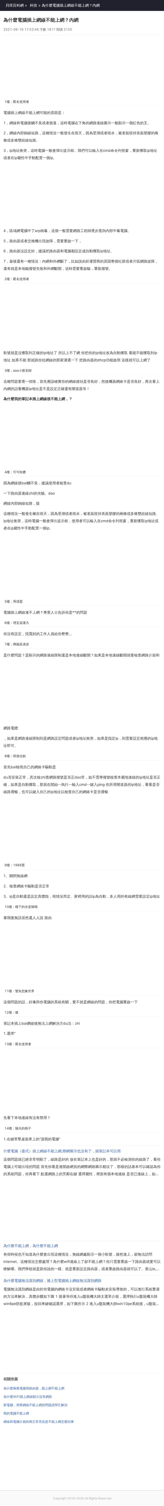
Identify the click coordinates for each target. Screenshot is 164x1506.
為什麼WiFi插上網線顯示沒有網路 (27, 1397)
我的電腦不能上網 (16, 1413)
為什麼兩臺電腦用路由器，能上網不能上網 (33, 1388)
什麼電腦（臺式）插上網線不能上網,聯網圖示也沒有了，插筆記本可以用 (62, 1151)
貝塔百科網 (15, 5)
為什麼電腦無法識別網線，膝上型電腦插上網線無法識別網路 (52, 1280)
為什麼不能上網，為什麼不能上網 (30, 1246)
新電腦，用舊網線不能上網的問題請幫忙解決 (35, 1405)
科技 (33, 5)
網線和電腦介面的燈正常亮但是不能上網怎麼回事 (38, 1422)
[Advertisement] (82, 65)
